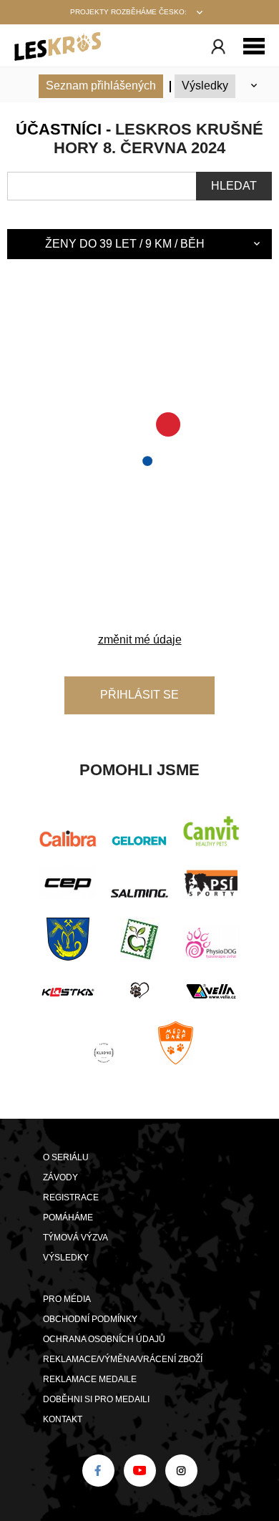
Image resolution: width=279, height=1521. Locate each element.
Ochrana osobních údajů (104, 1339)
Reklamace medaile (90, 1379)
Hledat (234, 186)
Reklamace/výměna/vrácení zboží (122, 1359)
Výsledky (205, 85)
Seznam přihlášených (101, 85)
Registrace (71, 1197)
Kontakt (62, 1419)
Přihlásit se (139, 695)
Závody (60, 1177)
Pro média (67, 1299)
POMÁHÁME (68, 1218)
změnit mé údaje (140, 639)
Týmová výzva (75, 1238)
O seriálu (66, 1157)
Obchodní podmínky (90, 1319)
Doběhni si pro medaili (96, 1399)
